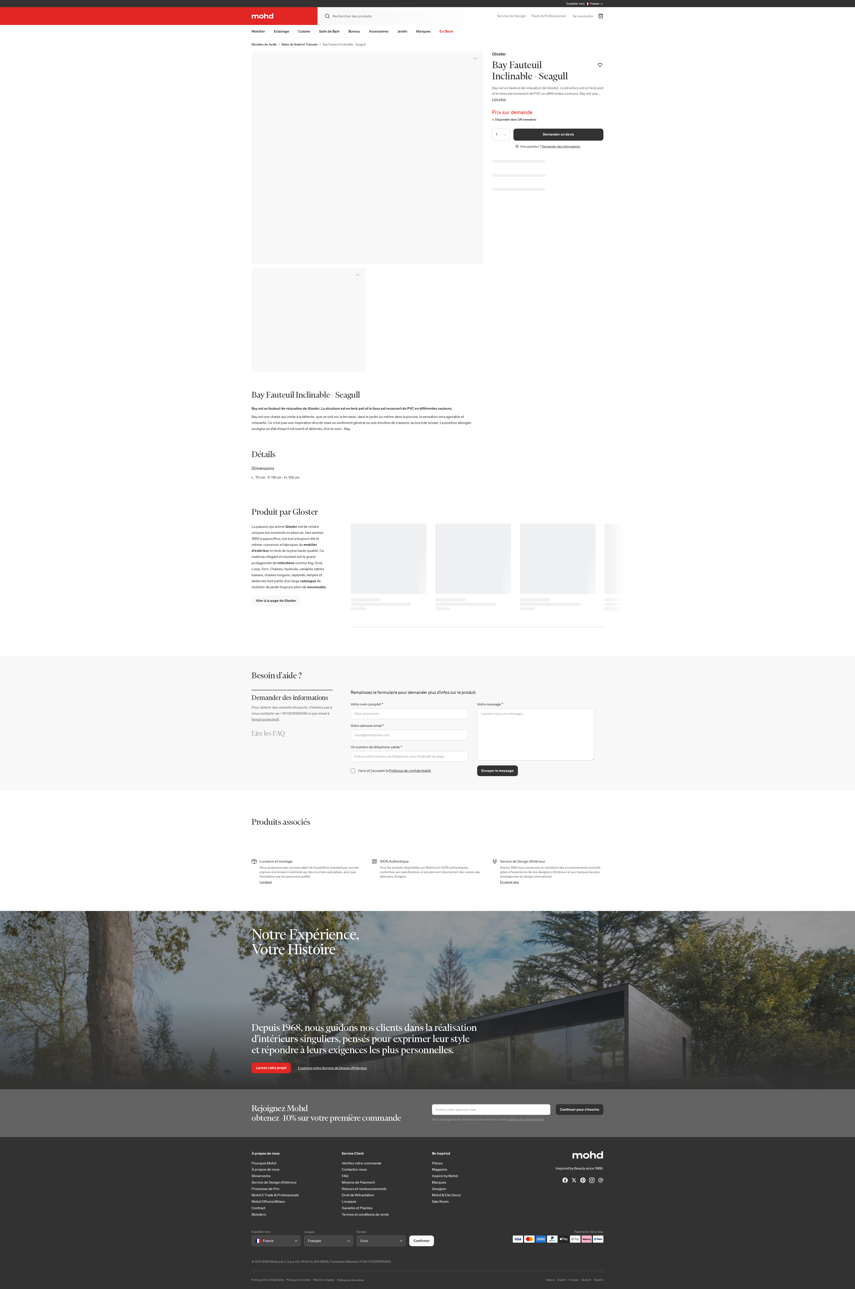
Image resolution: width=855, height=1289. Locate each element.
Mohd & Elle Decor (446, 1195)
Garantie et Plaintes (357, 1208)
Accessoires (379, 31)
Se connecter (583, 16)
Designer (439, 1189)
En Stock (446, 31)
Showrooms (261, 1176)
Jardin (402, 31)
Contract (258, 1208)
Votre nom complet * (367, 704)
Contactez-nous (354, 1169)
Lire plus (499, 99)
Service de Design (511, 16)
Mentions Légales (323, 1280)
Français (574, 1280)
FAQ (345, 1176)
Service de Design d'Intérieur (274, 1182)
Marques (423, 31)
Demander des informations (561, 146)
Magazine (439, 1169)
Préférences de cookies (350, 1280)
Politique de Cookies (298, 1280)
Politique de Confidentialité (268, 1280)
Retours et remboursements (364, 1189)
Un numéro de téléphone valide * (376, 747)
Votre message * (490, 704)
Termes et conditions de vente (365, 1214)
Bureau (354, 31)
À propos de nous (265, 1169)
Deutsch (586, 1280)
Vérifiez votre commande (361, 1163)
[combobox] (361, 1241)
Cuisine (304, 31)
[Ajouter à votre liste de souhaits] (600, 65)
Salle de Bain (329, 31)
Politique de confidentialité (410, 770)
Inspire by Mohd (445, 1176)
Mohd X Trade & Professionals (275, 1195)
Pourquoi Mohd (264, 1163)
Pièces (437, 1163)
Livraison (266, 882)
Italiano (550, 1280)
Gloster (499, 53)
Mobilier (258, 31)
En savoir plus (509, 882)
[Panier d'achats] (600, 16)
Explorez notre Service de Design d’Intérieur (332, 1068)
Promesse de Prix (265, 1189)
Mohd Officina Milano (268, 1201)
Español (598, 1280)
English (561, 1280)
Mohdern (259, 1214)
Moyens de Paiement (358, 1182)
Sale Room (440, 1201)
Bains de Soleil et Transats (300, 44)
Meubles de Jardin (264, 44)
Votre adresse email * (367, 725)
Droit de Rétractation (358, 1195)
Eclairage (281, 31)
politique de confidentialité (525, 1119)
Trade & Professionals (548, 16)
